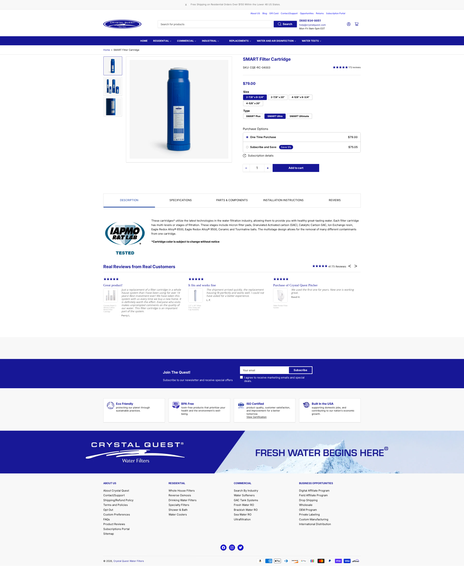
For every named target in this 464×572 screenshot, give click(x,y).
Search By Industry (246, 490)
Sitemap (108, 533)
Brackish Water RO (246, 509)
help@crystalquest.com (312, 24)
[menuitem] (144, 40)
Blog (264, 13)
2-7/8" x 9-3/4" (255, 97)
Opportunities (307, 13)
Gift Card (273, 13)
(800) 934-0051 (310, 20)
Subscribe (300, 370)
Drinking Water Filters (182, 500)
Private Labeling (309, 514)
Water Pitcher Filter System (280, 307)
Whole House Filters (182, 490)
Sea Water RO (242, 514)
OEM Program (308, 509)
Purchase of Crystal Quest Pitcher (295, 285)
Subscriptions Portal (116, 529)
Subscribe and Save (263, 147)
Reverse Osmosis (180, 495)
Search (287, 24)
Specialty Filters (179, 505)
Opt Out (108, 509)
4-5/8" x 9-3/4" (300, 97)
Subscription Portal (335, 13)
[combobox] (227, 24)
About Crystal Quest (116, 490)
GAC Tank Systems (246, 500)
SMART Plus (253, 116)
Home (106, 49)
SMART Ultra (275, 116)
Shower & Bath (178, 509)
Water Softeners (244, 495)
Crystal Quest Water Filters (128, 560)
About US (255, 13)
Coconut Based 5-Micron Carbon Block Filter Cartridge (110, 309)
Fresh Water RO (244, 505)
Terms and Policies (115, 505)
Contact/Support (289, 13)
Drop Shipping (308, 500)
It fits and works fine (202, 285)
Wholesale (305, 505)
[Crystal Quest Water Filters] (122, 24)
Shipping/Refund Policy (118, 500)
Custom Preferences (116, 514)
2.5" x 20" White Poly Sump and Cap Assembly (194, 308)
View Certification (256, 416)
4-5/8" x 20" (253, 103)
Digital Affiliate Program (314, 490)
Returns (320, 13)
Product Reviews (114, 524)
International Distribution (315, 524)
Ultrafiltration (242, 519)
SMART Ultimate (299, 116)
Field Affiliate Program (313, 495)
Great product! (113, 285)
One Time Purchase (263, 137)
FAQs (106, 519)
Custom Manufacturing (313, 519)
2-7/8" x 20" (278, 97)
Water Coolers (178, 514)
